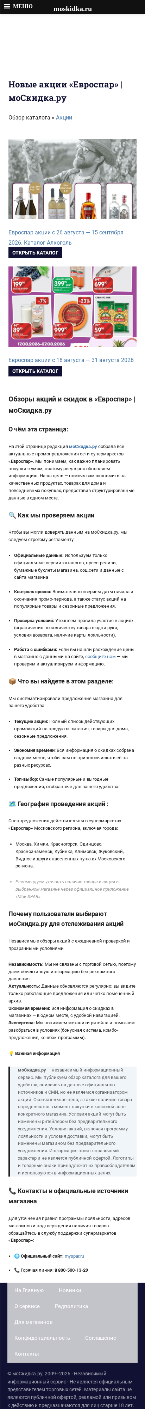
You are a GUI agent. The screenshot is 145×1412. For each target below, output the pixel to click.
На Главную (29, 1290)
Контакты (26, 1354)
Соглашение (100, 1338)
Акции (64, 117)
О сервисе (27, 1306)
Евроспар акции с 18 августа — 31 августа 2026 (71, 360)
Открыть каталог (35, 253)
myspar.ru (74, 1256)
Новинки (70, 1290)
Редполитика (71, 1306)
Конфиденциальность (42, 1338)
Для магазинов (33, 1322)
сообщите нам (100, 656)
